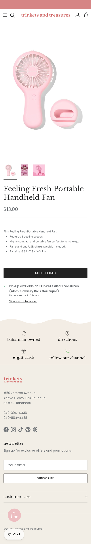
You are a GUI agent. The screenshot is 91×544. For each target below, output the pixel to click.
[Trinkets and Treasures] (45, 15)
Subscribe (45, 478)
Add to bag (45, 273)
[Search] (14, 15)
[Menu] (5, 15)
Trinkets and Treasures (28, 528)
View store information (23, 301)
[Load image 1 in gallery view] (45, 89)
